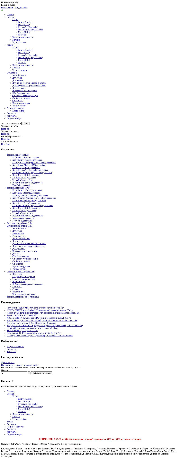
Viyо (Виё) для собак (22, 180)
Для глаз (16, 253)
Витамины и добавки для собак (27, 182)
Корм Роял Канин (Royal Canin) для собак (32, 172)
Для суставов (18, 248)
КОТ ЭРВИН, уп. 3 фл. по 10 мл (22, 330)
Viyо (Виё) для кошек (22, 213)
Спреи (15, 289)
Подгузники (18, 291)
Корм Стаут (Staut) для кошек (26, 203)
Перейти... (6, 129)
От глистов (17, 264)
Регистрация (7, 7)
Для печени (17, 241)
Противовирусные (21, 266)
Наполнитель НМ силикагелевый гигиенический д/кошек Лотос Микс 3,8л (43, 313)
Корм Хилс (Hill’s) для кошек (26, 208)
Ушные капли (19, 269)
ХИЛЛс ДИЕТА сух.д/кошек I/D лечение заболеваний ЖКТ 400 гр (39, 318)
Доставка (11, 349)
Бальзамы (17, 286)
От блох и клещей (21, 261)
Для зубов (17, 231)
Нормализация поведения (24, 251)
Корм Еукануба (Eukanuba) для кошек (30, 195)
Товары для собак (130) (18, 155)
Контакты (11, 351)
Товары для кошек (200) (18, 188)
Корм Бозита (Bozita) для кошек (27, 190)
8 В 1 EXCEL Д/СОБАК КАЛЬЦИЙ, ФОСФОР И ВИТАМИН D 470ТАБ (42, 320)
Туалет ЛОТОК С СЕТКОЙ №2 (22, 315)
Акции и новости (15, 346)
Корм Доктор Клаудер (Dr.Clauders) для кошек (34, 198)
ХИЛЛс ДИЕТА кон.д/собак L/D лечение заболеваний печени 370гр (40, 310)
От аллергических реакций (25, 259)
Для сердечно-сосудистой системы (29, 246)
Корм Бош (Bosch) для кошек (26, 193)
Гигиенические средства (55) (20, 271)
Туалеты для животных (23, 279)
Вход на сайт (21, 7)
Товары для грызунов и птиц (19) (23, 297)
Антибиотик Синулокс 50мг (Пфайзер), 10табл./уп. (31, 323)
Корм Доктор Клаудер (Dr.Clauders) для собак (34, 162)
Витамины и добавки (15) (19, 223)
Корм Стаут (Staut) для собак (26, 167)
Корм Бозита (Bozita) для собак (27, 160)
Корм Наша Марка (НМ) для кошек (29, 200)
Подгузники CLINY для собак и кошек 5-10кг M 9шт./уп (34, 333)
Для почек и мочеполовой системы (29, 243)
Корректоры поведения (23, 276)
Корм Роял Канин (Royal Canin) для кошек (32, 205)
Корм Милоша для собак (24, 177)
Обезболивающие (20, 256)
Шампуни (17, 274)
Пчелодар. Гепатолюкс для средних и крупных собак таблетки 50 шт (40, 335)
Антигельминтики (21, 238)
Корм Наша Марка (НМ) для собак (28, 165)
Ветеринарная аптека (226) (19, 226)
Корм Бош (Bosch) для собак (25, 157)
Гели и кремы (18, 236)
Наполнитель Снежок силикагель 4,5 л (20, 365)
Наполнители (18, 281)
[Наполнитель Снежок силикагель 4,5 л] (7, 362)
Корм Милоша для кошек (24, 210)
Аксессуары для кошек (23, 218)
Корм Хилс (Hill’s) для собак (26, 175)
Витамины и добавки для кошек (27, 215)
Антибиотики (19, 228)
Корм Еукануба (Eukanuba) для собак (30, 170)
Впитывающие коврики (23, 294)
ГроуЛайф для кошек (22, 221)
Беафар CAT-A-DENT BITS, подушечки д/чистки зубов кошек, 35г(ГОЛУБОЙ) (45, 325)
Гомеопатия (18, 233)
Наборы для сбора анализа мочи (27, 284)
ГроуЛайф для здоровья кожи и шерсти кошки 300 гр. (32, 328)
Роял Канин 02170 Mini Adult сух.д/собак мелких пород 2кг (35, 308)
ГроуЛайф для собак (22, 185)
